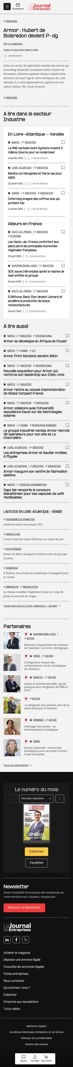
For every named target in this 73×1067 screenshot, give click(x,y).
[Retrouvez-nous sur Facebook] (16, 939)
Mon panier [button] (46, 1061)
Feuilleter (36, 863)
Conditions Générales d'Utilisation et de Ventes (36, 1032)
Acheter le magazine (17, 953)
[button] (23, 1059)
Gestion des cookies (36, 1044)
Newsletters (18, 9)
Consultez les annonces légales (24, 966)
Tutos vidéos (12, 1009)
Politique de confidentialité (36, 1038)
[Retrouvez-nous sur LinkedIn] (7, 939)
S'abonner (10, 994)
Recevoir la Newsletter (24, 907)
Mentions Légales (36, 1026)
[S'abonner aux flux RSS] (25, 939)
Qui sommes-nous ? (17, 987)
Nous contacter (14, 981)
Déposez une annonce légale (22, 959)
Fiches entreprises (16, 974)
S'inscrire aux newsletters (21, 1002)
